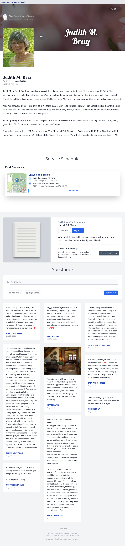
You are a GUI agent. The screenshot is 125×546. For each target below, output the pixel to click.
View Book (64, 230)
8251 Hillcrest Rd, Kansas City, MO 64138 (50, 186)
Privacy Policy (55, 535)
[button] (16, 180)
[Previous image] (46, 360)
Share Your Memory (109, 253)
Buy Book (78, 230)
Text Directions (73, 191)
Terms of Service (69, 535)
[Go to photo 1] (61, 373)
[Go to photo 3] (63, 373)
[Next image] (78, 360)
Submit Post (111, 293)
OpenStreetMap (65, 539)
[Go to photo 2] (62, 373)
